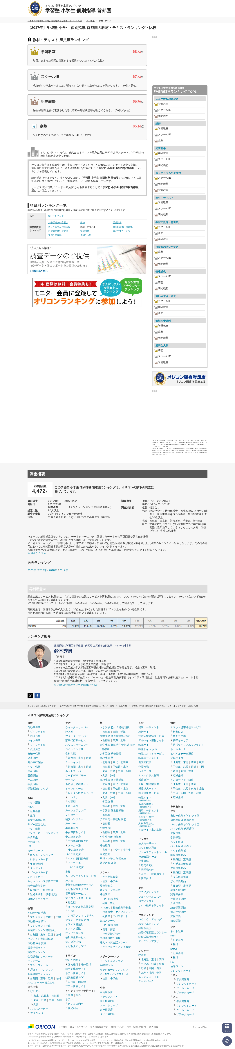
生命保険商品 (178, 868)
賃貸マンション (37, 952)
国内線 (72, 981)
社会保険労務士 (122, 907)
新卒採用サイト (147, 805)
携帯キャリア (180, 740)
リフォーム (34, 960)
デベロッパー (38, 1013)
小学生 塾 (105, 827)
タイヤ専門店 (107, 1014)
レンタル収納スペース (81, 792)
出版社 (72, 911)
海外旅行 (86, 964)
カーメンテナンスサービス (80, 876)
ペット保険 (34, 766)
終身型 (177, 859)
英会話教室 (106, 885)
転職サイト (144, 744)
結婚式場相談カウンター (152, 932)
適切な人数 (85, 235)
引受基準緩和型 (182, 863)
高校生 (106, 849)
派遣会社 (143, 779)
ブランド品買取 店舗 (77, 919)
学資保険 (33, 784)
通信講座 (105, 894)
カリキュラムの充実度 (59, 227)
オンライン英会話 (110, 889)
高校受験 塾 (106, 757)
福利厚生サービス (75, 937)
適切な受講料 (55, 235)
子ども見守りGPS (75, 946)
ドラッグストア (109, 996)
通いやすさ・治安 (121, 231)
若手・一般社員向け (152, 874)
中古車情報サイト (75, 832)
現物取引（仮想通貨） (43, 889)
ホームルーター (179, 749)
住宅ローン (34, 841)
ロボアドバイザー (38, 898)
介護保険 (175, 903)
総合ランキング (56, 216)
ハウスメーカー (39, 1008)
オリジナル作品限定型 (81, 906)
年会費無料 (36, 863)
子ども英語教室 (109, 876)
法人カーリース (147, 843)
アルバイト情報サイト (151, 740)
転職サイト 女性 (147, 749)
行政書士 (107, 911)
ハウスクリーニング (76, 744)
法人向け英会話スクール (114, 942)
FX (29, 846)
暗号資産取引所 (37, 885)
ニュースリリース (79, 1027)
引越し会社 (71, 806)
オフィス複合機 (74, 932)
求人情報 (153, 1027)
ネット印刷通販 (147, 847)
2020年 (32, 570)
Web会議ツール (147, 856)
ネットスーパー (74, 771)
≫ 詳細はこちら (37, 553)
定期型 (187, 859)
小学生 (127, 849)
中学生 (116, 849)
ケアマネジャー (124, 911)
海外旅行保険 (35, 762)
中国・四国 (55, 1000)
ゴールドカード (39, 872)
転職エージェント (148, 757)
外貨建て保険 (178, 898)
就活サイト (144, 731)
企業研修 (143, 860)
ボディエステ (146, 901)
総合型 (72, 902)
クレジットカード (38, 859)
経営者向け (147, 865)
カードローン (35, 850)
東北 (36, 995)
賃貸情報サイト (37, 947)
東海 (43, 934)
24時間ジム (106, 965)
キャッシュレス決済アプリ (43, 881)
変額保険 (175, 916)
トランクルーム (74, 788)
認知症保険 (176, 894)
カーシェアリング (75, 810)
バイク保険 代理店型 (182, 828)
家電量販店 (106, 992)
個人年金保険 (178, 911)
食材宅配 (70, 753)
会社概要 (62, 1027)
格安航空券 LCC (74, 977)
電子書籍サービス (75, 893)
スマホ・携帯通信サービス (185, 727)
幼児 (105, 881)
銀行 (32, 815)
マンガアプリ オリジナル (79, 915)
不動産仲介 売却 (37, 912)
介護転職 (143, 766)
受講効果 (117, 222)
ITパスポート (120, 916)
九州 (58, 934)
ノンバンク (46, 854)
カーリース (71, 823)
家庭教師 (105, 854)
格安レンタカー (74, 819)
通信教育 (105, 845)
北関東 (45, 995)
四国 (175, 771)
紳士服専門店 (107, 1001)
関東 (161, 959)
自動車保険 (34, 727)
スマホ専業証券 (37, 820)
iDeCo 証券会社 (37, 824)
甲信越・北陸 (120, 766)
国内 (70, 995)
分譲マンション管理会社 (42, 930)
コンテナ (73, 797)
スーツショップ (109, 1005)
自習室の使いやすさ (58, 231)
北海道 (106, 762)
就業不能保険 (178, 889)
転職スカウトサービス (151, 753)
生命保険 (33, 771)
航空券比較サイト (75, 968)
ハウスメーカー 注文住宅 (41, 982)
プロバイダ (176, 757)
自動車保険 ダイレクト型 (184, 815)
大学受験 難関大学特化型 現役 (117, 744)
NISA (30, 806)
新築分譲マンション (39, 973)
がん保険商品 (178, 881)
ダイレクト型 (38, 731)
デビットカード (37, 876)
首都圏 (34, 934)
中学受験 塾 (106, 801)
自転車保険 (34, 753)
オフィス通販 (73, 928)
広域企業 (178, 775)
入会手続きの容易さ (58, 222)
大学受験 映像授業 (110, 753)
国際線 (82, 981)
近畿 (50, 934)
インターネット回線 (182, 779)
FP (104, 898)
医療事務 (113, 898)
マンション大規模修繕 (40, 938)
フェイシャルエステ (150, 896)
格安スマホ (179, 735)
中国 (201, 766)
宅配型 (72, 801)
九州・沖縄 (108, 775)
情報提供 (84, 231)
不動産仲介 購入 (37, 921)
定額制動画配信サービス (79, 884)
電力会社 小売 (73, 941)
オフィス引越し (74, 924)
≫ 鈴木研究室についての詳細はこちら (76, 685)
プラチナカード (185, 992)
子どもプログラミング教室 (115, 946)
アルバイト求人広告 (150, 829)
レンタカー (71, 814)
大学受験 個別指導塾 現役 (115, 735)
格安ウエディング (148, 923)
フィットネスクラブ (111, 960)
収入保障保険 (180, 876)
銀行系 (34, 854)
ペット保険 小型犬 (181, 846)
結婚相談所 (144, 928)
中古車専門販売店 (78, 840)
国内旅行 (73, 964)
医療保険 (33, 775)
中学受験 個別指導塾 (112, 810)
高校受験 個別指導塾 (112, 779)
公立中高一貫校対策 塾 (113, 819)
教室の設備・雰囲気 (123, 227)
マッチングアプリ (148, 941)
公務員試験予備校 (110, 938)
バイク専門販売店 (78, 858)
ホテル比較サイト (75, 973)
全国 (159, 972)
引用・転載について (137, 1027)
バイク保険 (34, 740)
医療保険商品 (178, 854)
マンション (36, 916)
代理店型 (35, 735)
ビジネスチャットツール (152, 852)
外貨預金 (33, 837)
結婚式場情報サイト (150, 936)
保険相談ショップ (38, 788)
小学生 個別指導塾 (110, 836)
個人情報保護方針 (99, 1027)
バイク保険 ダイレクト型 (184, 824)
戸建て (49, 916)
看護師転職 (144, 762)
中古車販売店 (73, 836)
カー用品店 (106, 1009)
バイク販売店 (73, 854)
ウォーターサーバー (76, 727)
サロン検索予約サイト (151, 905)
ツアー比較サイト (75, 986)
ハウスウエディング (150, 919)
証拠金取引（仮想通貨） (44, 894)
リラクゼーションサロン (114, 969)
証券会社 (35, 811)
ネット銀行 (34, 828)
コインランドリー (75, 749)
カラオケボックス (148, 977)
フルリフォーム (39, 965)
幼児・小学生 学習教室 (113, 858)
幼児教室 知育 (108, 862)
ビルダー (35, 991)
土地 (58, 916)
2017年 (63, 570)
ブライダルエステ (148, 892)
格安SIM (178, 731)
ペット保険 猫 (178, 850)
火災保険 (33, 757)
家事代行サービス (75, 740)
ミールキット (73, 762)
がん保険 (33, 779)
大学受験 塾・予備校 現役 (115, 727)
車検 (67, 871)
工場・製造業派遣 (148, 784)
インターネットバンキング (43, 833)
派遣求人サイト (147, 788)
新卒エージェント (148, 811)
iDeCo (174, 948)
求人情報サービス (148, 792)
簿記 (112, 903)
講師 (82, 222)
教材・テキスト (164, 197)
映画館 (142, 955)
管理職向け (147, 869)
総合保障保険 (178, 907)
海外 (78, 995)
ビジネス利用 (75, 1003)
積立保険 (175, 920)
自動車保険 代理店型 (182, 820)
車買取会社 (71, 827)
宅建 (105, 903)
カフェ (69, 880)
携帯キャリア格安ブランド (188, 744)
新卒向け (146, 878)
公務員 (106, 916)
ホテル (69, 999)
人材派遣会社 (146, 824)
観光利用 (73, 1008)
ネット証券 (34, 802)
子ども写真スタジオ (76, 889)
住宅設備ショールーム (40, 956)
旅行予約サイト (74, 960)
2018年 (53, 570)
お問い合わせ (117, 1027)
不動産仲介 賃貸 (37, 943)
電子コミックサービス (78, 898)
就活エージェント (148, 727)
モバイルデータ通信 (182, 753)
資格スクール (107, 920)
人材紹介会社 (146, 818)
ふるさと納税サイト (76, 784)
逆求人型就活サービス (151, 735)
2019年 (42, 570)
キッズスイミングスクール (114, 974)
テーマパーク (146, 981)
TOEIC (106, 907)
